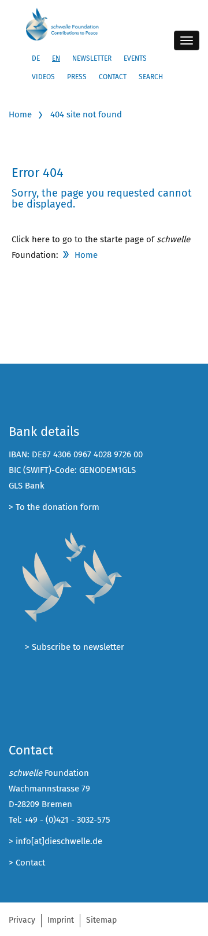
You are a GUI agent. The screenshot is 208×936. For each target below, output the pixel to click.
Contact (113, 77)
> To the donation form (54, 507)
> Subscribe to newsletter (74, 647)
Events (135, 58)
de (36, 58)
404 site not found (86, 114)
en (56, 58)
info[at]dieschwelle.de (59, 841)
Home (20, 114)
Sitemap (101, 920)
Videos (43, 77)
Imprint (60, 920)
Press (77, 77)
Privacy (22, 920)
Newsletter (92, 58)
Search (151, 77)
